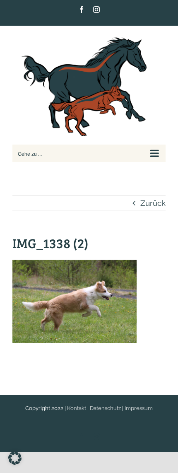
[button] (15, 458)
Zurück (153, 203)
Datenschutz (105, 408)
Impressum (139, 408)
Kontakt (76, 408)
